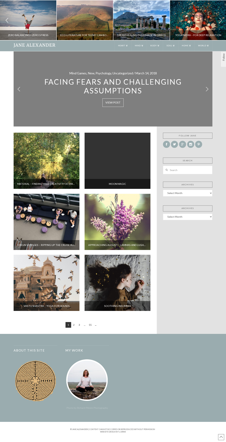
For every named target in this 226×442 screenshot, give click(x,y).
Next (218, 20)
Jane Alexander (34, 45)
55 (90, 324)
